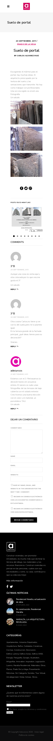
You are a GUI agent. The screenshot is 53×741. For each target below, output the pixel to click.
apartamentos (12, 642)
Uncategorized (12, 677)
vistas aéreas (25, 677)
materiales (35, 665)
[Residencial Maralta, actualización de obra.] (10, 601)
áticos (34, 677)
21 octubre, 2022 (22, 605)
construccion (19, 650)
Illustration (34, 657)
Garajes (26, 657)
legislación (40, 661)
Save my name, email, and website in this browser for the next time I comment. (26, 488)
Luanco (9, 665)
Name (13, 456)
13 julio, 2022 (21, 615)
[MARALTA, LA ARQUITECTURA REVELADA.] (10, 621)
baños (20, 646)
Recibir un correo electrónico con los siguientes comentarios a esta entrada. (26, 500)
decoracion (31, 650)
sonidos (31, 673)
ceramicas (37, 646)
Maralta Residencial (22, 665)
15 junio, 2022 (21, 625)
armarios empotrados (28, 642)
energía (9, 657)
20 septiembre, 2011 (26, 41)
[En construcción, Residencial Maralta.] (10, 611)
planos (9, 669)
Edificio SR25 (37, 654)
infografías (10, 661)
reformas (10, 673)
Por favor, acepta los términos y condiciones (27, 709)
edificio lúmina (12, 654)
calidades (28, 646)
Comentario (16, 428)
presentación (34, 669)
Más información (14, 580)
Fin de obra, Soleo (26, 219)
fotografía (18, 657)
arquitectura (11, 646)
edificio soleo (25, 654)
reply (13, 289)
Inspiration (30, 661)
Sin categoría (21, 673)
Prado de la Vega (26, 44)
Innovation (20, 661)
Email (13, 465)
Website (14, 475)
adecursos (16, 370)
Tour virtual (40, 673)
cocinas (9, 650)
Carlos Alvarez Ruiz (28, 56)
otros (43, 665)
